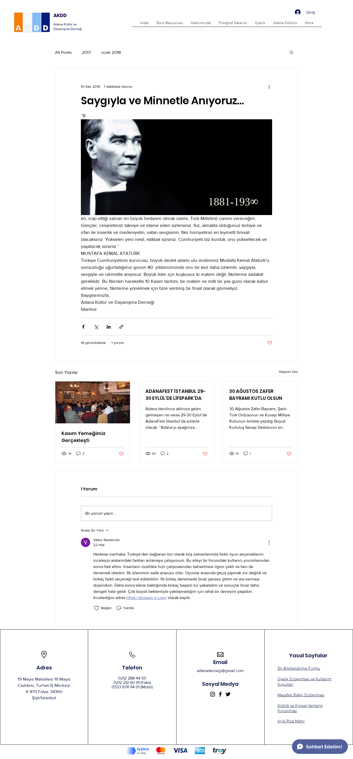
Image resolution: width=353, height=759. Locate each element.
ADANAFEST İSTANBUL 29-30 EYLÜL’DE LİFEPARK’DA (175, 394)
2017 (86, 52)
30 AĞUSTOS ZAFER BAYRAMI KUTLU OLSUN (255, 394)
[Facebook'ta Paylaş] (83, 326)
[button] (170, 25)
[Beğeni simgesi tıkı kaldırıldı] (96, 608)
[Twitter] (228, 694)
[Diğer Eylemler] (269, 86)
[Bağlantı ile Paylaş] (121, 326)
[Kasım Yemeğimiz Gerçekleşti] (92, 402)
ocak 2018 (111, 52)
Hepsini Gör (288, 372)
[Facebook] (220, 694)
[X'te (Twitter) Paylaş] (96, 326)
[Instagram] (212, 694)
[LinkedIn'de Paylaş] (108, 326)
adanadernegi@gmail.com (220, 670)
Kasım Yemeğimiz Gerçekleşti (83, 437)
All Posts (63, 52)
